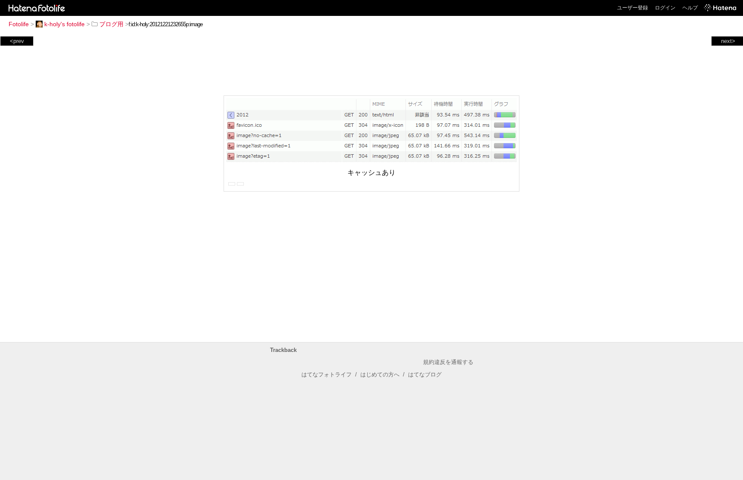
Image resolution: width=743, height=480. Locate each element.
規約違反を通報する (448, 362)
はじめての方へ (379, 374)
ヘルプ (690, 8)
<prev (17, 41)
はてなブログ (425, 374)
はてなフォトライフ (326, 374)
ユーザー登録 (632, 8)
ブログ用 (111, 24)
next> (728, 41)
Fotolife (19, 24)
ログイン (665, 8)
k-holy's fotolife (64, 24)
